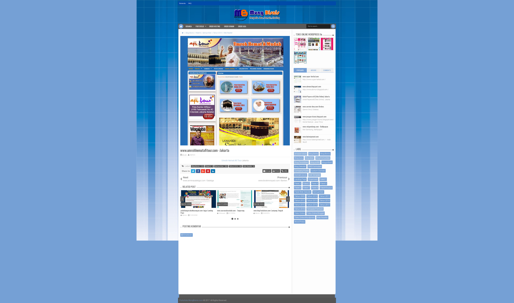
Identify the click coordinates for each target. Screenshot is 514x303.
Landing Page (300, 179)
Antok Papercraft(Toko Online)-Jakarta (316, 96)
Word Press (300, 222)
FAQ (189, 3)
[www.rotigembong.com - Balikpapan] (297, 129)
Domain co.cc (301, 175)
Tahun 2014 (234, 166)
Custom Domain (318, 171)
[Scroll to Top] (510, 298)
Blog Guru (299, 158)
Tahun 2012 (300, 200)
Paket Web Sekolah (303, 192)
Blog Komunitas (323, 158)
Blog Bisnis (196, 166)
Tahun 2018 (300, 209)
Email (268, 171)
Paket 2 (298, 183)
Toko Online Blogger (315, 213)
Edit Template (314, 175)
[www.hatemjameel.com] (297, 139)
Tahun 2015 (300, 205)
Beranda (182, 3)
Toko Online (300, 213)
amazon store (301, 154)
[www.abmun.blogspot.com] (297, 89)
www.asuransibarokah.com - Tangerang (230, 210)
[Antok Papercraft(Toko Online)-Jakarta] (297, 99)
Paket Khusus (326, 188)
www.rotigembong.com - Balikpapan (315, 126)
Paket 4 (315, 183)
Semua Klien (219, 166)
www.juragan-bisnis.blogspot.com (314, 116)
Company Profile (302, 171)
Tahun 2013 (312, 200)
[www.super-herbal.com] (297, 79)
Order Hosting (214, 26)
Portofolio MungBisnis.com (191, 300)
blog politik (315, 162)
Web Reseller (247, 166)
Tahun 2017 (325, 205)
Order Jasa (242, 26)
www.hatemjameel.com (311, 136)
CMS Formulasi (314, 166)
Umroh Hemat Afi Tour (231, 160)
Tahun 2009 (300, 196)
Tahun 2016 (312, 205)
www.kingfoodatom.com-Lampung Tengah (268, 210)
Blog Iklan (309, 158)
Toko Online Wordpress (305, 217)
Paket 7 (306, 188)
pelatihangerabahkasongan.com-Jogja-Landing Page (197, 211)
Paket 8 (208, 166)
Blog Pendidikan (301, 162)
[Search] (333, 26)
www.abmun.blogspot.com (312, 86)
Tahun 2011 (325, 196)
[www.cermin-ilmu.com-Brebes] (297, 109)
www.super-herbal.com (311, 76)
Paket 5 (323, 183)
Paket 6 (298, 188)
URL (285, 171)
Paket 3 (306, 183)
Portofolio (200, 26)
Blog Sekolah (300, 166)
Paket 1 (323, 179)
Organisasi (313, 179)
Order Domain (229, 26)
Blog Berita (313, 154)
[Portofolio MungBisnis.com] (181, 26)
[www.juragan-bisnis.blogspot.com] (297, 119)
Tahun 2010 (312, 196)
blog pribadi (327, 162)
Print (277, 171)
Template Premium (315, 209)
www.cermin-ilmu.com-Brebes (313, 106)
